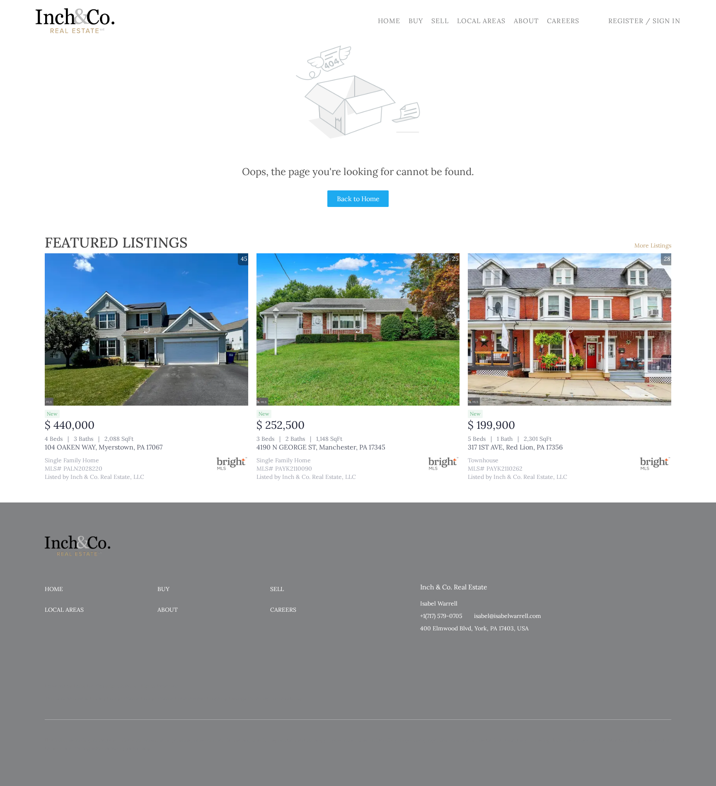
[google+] (476, 647)
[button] (75, 20)
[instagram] (459, 647)
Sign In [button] (666, 21)
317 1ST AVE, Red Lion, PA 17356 (515, 447)
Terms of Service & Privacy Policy (82, 698)
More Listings (652, 245)
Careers (563, 21)
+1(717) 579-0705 (441, 616)
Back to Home (358, 199)
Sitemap (259, 698)
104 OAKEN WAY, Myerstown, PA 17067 (103, 447)
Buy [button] (416, 21)
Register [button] (625, 21)
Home (389, 21)
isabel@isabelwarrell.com (507, 616)
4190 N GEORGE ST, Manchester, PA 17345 (320, 447)
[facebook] (426, 647)
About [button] (526, 21)
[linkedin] (443, 647)
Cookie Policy (139, 698)
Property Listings (227, 698)
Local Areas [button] (481, 21)
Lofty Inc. (84, 686)
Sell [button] (439, 21)
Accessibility (287, 698)
